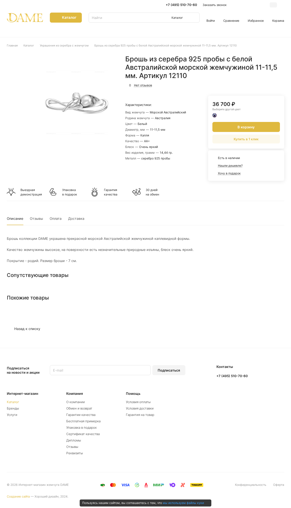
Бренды (13, 408)
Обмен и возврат (79, 408)
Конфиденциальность (250, 484)
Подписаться (169, 370)
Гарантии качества (80, 415)
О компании (75, 402)
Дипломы (73, 440)
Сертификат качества (83, 434)
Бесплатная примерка (83, 421)
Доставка (76, 218)
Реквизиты (74, 453)
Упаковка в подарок (69, 192)
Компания (74, 393)
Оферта (278, 484)
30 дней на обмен (152, 192)
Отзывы (36, 218)
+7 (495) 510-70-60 (181, 5)
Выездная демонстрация (31, 192)
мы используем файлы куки (183, 503)
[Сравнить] (270, 84)
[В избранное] (260, 84)
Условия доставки (140, 408)
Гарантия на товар (140, 415)
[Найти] (194, 18)
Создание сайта (18, 496)
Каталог (13, 402)
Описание (15, 218)
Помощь (133, 393)
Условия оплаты (138, 402)
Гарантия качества (110, 192)
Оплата (56, 218)
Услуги (12, 415)
